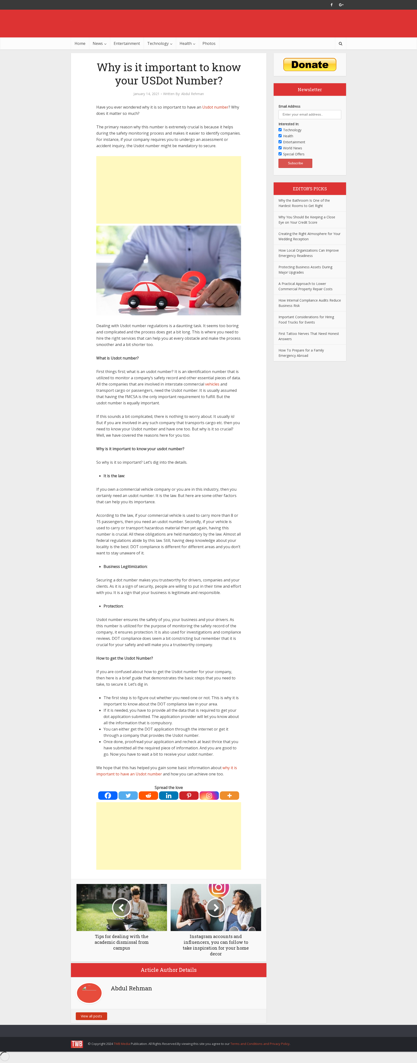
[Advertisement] (168, 190)
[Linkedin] (168, 795)
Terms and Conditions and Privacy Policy (260, 1044)
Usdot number (215, 107)
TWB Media (122, 1044)
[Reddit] (148, 795)
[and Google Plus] (341, 5)
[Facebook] (108, 795)
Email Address (289, 106)
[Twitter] (128, 795)
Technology (158, 43)
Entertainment (127, 43)
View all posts (91, 1016)
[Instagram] (209, 795)
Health (186, 43)
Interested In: (288, 124)
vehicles (212, 384)
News (98, 43)
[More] (229, 795)
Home (80, 43)
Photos (208, 43)
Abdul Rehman (192, 94)
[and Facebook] (331, 5)
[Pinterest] (189, 795)
